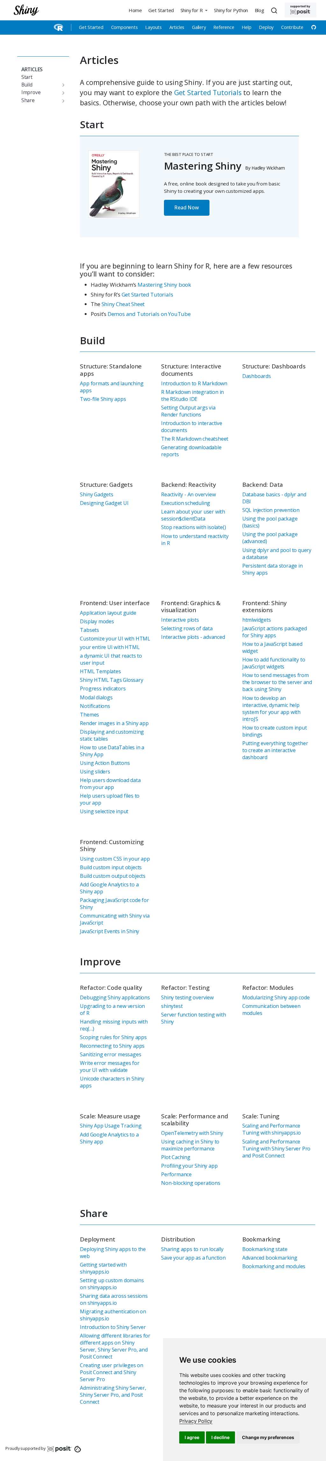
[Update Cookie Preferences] (78, 1448)
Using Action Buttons (105, 762)
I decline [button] (220, 1437)
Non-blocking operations (190, 1182)
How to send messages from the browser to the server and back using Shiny (277, 682)
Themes (89, 714)
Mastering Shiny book (164, 284)
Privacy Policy (195, 1421)
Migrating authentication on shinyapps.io (113, 1315)
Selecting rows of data (187, 628)
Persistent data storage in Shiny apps (272, 569)
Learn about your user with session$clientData (193, 515)
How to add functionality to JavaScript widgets (273, 663)
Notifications (95, 706)
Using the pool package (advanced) (270, 538)
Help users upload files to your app (109, 799)
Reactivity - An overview (188, 494)
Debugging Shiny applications (115, 997)
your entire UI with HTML (109, 647)
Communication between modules (271, 1010)
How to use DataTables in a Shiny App (112, 751)
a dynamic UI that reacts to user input (111, 659)
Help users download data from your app (110, 784)
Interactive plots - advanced (193, 636)
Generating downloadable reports (191, 451)
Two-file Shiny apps (103, 398)
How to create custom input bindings (274, 731)
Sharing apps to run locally (192, 1249)
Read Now (186, 207)
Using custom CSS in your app (115, 858)
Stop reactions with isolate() (193, 527)
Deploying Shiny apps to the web (113, 1253)
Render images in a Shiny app (114, 723)
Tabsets (89, 629)
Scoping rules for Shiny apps (113, 1037)
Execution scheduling (185, 503)
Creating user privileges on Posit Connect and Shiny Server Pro (111, 1372)
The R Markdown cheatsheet (194, 438)
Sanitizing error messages (110, 1054)
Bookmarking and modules (273, 1266)
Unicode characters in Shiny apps (112, 1082)
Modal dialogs (96, 697)
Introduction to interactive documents (191, 427)
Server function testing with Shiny (193, 1018)
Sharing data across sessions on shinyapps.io (113, 1299)
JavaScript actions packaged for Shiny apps (274, 632)
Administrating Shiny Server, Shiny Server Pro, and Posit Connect (113, 1394)
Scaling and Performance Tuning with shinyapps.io (271, 1129)
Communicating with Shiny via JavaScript (114, 919)
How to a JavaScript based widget (272, 647)
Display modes (97, 621)
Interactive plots (180, 619)
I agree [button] (192, 1437)
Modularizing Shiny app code (276, 997)
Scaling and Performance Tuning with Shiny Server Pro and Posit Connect (276, 1148)
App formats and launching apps (111, 387)
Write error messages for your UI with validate (109, 1066)
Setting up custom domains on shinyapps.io (112, 1284)
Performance (176, 1174)
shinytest (171, 1006)
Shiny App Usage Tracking (110, 1125)
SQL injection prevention (271, 510)
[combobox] (275, 10)
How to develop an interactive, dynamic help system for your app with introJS (271, 709)
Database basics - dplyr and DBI (274, 498)
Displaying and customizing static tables (112, 735)
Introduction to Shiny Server (112, 1327)
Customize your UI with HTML (115, 638)
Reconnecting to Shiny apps (112, 1045)
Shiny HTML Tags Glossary (111, 679)
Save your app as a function (193, 1257)
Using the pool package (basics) (270, 522)
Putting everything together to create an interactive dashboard (275, 750)
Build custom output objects (112, 875)
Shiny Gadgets (96, 494)
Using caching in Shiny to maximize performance (190, 1145)
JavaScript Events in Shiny (109, 931)
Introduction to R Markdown (194, 383)
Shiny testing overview (187, 997)
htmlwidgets (256, 619)
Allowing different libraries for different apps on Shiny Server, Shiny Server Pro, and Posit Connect (115, 1346)
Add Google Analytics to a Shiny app (109, 888)
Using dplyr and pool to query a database (276, 554)
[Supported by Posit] (300, 10)
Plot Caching (175, 1157)
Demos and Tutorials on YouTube (149, 314)
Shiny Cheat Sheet (123, 304)
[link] (195, 1421)
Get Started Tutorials (208, 92)
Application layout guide (108, 612)
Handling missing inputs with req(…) (113, 1025)
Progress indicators (102, 688)
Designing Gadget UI (104, 503)
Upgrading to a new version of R (112, 1010)
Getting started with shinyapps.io (103, 1268)
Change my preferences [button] (268, 1437)
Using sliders (95, 771)
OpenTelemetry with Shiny (192, 1132)
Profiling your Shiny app (189, 1165)
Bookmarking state (264, 1249)
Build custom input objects (111, 867)
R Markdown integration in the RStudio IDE (192, 395)
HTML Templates (100, 671)
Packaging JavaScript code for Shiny (114, 904)
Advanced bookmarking (269, 1257)
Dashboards (256, 376)
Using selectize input (104, 811)
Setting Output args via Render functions (188, 411)
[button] (194, 10)
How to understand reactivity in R (194, 540)
